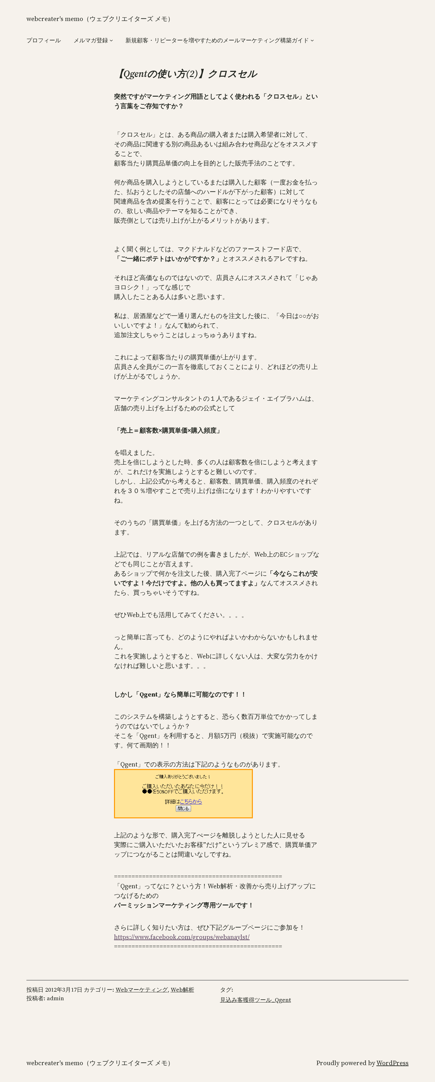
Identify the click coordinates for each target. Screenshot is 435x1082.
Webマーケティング (142, 990)
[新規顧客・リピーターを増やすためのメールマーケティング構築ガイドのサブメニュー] (312, 40)
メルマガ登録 (91, 40)
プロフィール (43, 40)
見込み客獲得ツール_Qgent (255, 1000)
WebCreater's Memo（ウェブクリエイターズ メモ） (100, 18)
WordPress (392, 1062)
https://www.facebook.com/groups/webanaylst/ (182, 937)
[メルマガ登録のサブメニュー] (111, 40)
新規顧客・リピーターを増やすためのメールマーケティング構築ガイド (217, 40)
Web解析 (182, 990)
